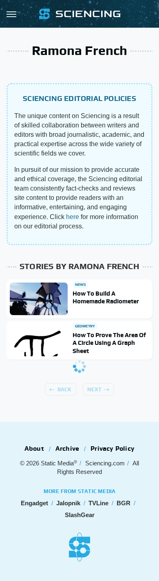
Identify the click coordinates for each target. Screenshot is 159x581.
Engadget (34, 503)
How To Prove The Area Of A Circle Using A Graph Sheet (109, 342)
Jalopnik (68, 503)
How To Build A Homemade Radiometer (106, 297)
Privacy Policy (113, 448)
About (34, 448)
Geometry (85, 326)
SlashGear (80, 514)
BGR (123, 503)
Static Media (57, 463)
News (80, 285)
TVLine (98, 503)
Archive (67, 448)
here (72, 216)
